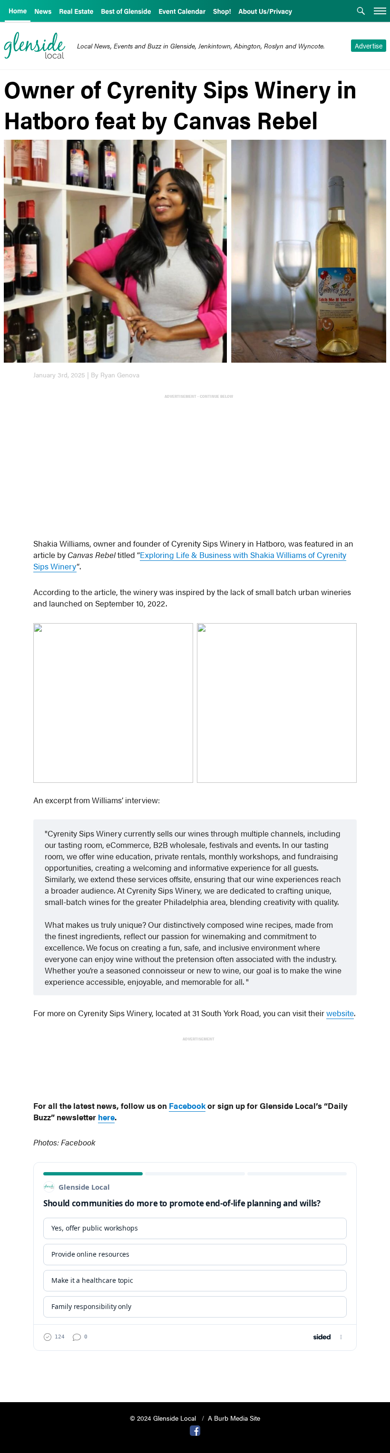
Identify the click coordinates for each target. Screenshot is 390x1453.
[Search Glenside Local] (361, 12)
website (340, 1013)
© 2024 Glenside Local (164, 1418)
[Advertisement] (197, 467)
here (106, 1117)
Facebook (187, 1105)
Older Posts (195, 1370)
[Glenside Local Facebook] (195, 1429)
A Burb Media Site (234, 1418)
